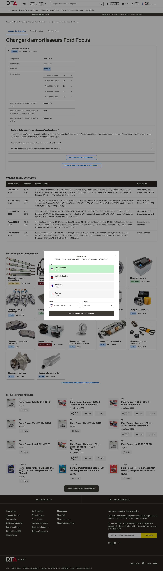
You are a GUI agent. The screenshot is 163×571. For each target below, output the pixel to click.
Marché (51, 301)
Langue (85, 301)
